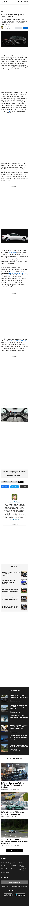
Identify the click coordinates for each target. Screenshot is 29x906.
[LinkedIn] (18, 520)
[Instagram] (16, 520)
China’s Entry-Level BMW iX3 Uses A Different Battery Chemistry (18, 707)
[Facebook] (11, 520)
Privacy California (5, 872)
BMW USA (9, 405)
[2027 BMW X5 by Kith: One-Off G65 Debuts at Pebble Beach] (24, 596)
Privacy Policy (13, 868)
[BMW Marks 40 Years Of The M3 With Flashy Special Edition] (4, 735)
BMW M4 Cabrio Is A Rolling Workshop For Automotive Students (12, 785)
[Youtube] (15, 890)
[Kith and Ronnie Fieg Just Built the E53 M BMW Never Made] (24, 605)
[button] (26, 420)
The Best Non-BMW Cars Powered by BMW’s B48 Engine (19, 716)
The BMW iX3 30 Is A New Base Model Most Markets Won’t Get (19, 745)
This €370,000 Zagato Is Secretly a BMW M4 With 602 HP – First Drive (14, 841)
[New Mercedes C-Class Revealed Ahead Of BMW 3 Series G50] (24, 580)
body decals (12, 252)
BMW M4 (3, 12)
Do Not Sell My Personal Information (22, 869)
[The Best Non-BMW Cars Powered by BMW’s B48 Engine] (4, 715)
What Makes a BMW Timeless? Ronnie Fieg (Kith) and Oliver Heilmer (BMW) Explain (19, 727)
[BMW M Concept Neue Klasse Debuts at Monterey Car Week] (24, 588)
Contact (21, 862)
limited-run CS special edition (18, 341)
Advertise (3, 865)
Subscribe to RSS (5, 868)
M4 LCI (15, 481)
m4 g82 (10, 481)
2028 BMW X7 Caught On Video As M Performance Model (19, 696)
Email (24, 486)
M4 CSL (7, 111)
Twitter (15, 486)
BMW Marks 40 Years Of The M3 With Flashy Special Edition (18, 736)
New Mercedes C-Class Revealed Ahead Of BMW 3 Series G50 (9, 582)
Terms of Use (13, 865)
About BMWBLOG (5, 862)
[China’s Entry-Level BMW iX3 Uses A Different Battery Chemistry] (4, 705)
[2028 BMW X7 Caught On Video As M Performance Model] (4, 696)
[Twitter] (13, 520)
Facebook (5, 486)
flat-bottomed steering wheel (18, 273)
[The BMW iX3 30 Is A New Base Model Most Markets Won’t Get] (4, 745)
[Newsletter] (21, 1)
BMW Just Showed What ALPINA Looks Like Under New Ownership (11, 574)
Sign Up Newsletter (21, 866)
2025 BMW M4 (4, 481)
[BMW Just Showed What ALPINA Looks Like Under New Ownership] (24, 571)
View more (14, 850)
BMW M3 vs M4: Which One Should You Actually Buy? (12, 813)
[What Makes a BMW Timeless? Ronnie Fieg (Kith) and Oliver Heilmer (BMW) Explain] (4, 725)
